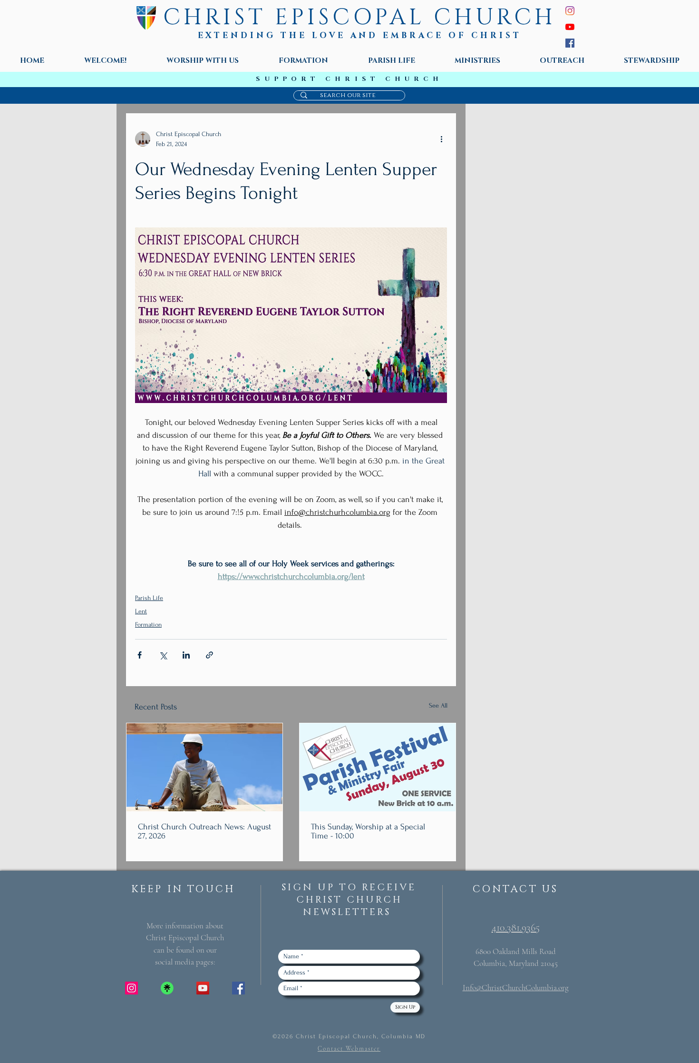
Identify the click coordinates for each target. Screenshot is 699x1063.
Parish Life (149, 597)
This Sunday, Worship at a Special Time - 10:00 (368, 831)
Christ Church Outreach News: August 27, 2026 (204, 831)
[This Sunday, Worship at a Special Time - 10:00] (378, 767)
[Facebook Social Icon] (238, 988)
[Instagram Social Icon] (131, 988)
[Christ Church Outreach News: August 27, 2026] (204, 767)
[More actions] (441, 139)
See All (438, 705)
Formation (148, 624)
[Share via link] (209, 654)
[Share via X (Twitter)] (162, 654)
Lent (141, 611)
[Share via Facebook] (139, 654)
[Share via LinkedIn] (186, 654)
